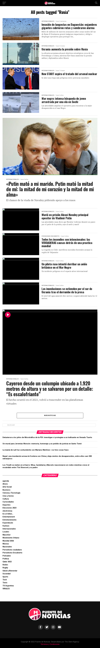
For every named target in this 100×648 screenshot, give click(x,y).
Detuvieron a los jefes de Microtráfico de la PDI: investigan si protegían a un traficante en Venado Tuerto (47, 437)
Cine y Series (8, 496)
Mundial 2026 (8, 541)
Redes (5, 565)
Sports (5, 577)
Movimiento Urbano (11, 538)
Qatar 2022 (7, 562)
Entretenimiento (9, 520)
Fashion (6, 526)
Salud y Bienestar (10, 571)
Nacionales (7, 547)
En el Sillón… (8, 514)
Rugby (5, 568)
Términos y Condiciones (50, 644)
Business (6, 490)
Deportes (6, 505)
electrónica (7, 511)
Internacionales (9, 529)
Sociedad (6, 574)
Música (6, 544)
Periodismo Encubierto (12, 553)
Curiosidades (8, 502)
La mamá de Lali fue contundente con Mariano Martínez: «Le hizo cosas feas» (36, 450)
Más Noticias (50, 415)
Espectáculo (8, 523)
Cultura (6, 499)
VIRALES (6, 589)
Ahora (5, 484)
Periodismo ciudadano (12, 550)
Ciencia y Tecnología (11, 493)
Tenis (5, 583)
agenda (6, 481)
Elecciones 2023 (9, 508)
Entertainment (9, 517)
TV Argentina (8, 586)
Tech (5, 580)
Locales (6, 532)
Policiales (7, 556)
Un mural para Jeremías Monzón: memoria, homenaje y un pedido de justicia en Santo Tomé (42, 444)
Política (6, 559)
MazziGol (6, 535)
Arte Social (7, 487)
